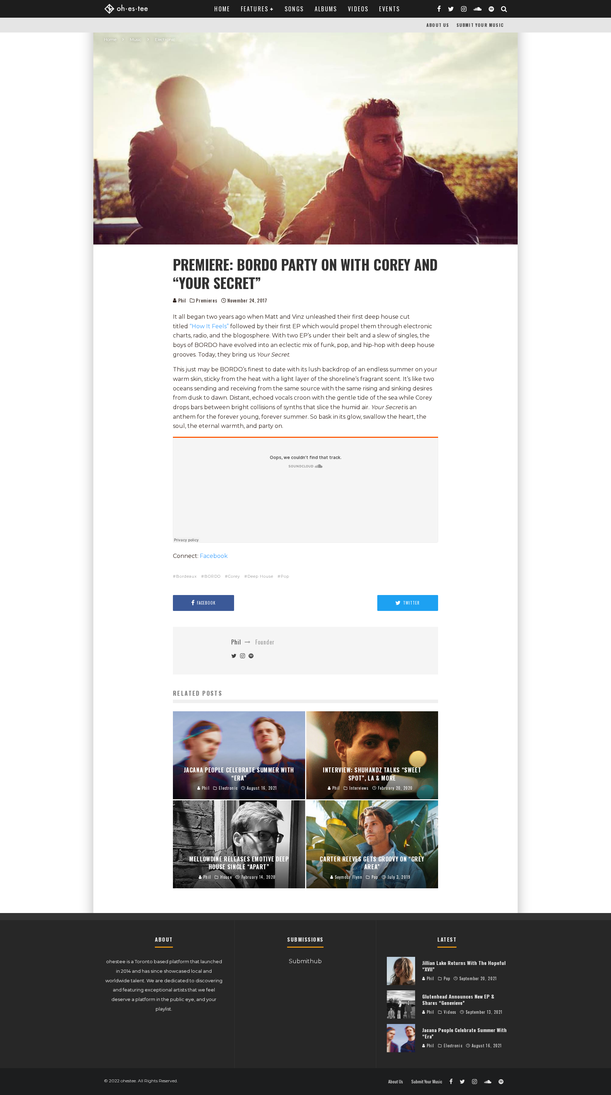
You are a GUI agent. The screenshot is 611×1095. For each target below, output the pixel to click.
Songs (294, 9)
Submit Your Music (480, 25)
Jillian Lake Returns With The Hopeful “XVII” (464, 966)
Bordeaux (186, 576)
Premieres (206, 300)
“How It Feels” (209, 326)
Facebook (214, 556)
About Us (437, 25)
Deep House (260, 576)
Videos (358, 9)
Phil (181, 300)
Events (389, 9)
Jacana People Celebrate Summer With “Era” (464, 1033)
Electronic (453, 1045)
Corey (234, 576)
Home (222, 9)
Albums (326, 9)
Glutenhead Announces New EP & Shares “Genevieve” (458, 999)
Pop (285, 576)
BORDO (212, 576)
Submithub (305, 961)
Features (254, 9)
